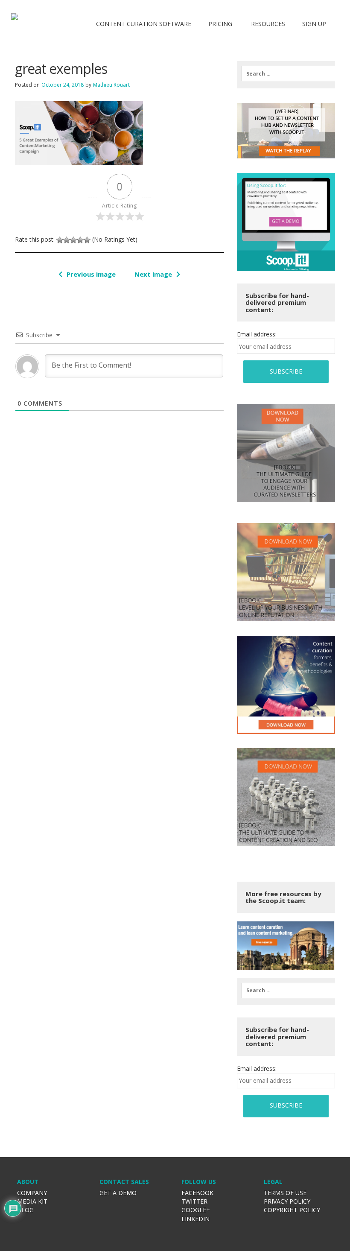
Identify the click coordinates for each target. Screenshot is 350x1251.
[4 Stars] (80, 240)
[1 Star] (59, 240)
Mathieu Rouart (111, 84)
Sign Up (314, 24)
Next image (153, 274)
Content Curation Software (143, 24)
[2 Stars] (66, 240)
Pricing (220, 24)
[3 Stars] (73, 240)
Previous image (91, 274)
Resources (267, 24)
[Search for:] (286, 73)
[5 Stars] (87, 240)
